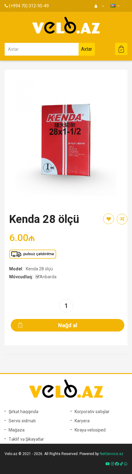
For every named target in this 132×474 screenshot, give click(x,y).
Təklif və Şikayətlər (26, 439)
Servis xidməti (22, 420)
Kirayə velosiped (90, 430)
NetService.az (111, 454)
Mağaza (17, 430)
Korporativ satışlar (92, 411)
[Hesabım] (99, 6)
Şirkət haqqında (23, 411)
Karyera (82, 420)
